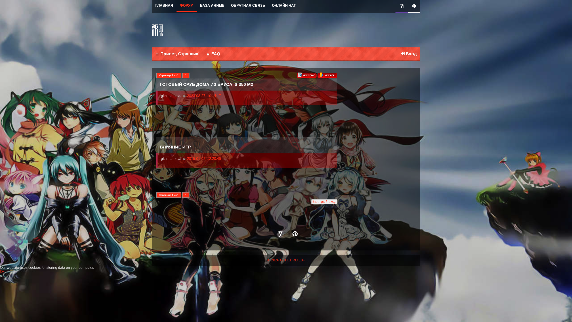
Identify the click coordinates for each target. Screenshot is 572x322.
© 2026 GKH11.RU (282, 260)
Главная (164, 5)
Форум (186, 5)
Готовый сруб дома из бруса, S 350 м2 (206, 84)
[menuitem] (213, 54)
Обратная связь (248, 5)
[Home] (157, 30)
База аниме (212, 5)
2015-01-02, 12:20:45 (203, 159)
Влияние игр (175, 146)
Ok (2, 271)
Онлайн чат (284, 5)
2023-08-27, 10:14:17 (203, 96)
